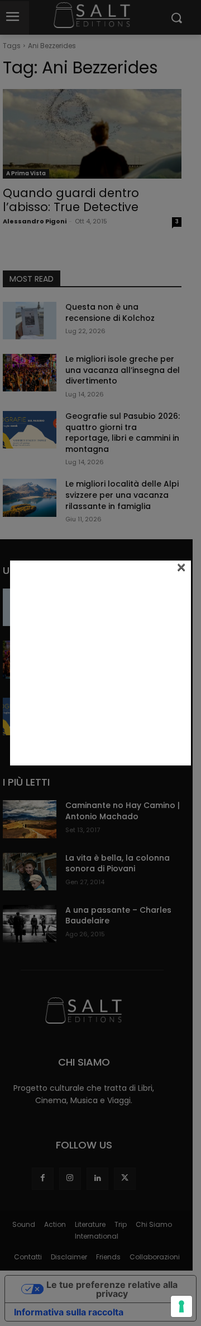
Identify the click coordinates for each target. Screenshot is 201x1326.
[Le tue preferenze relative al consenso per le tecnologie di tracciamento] (181, 1306)
